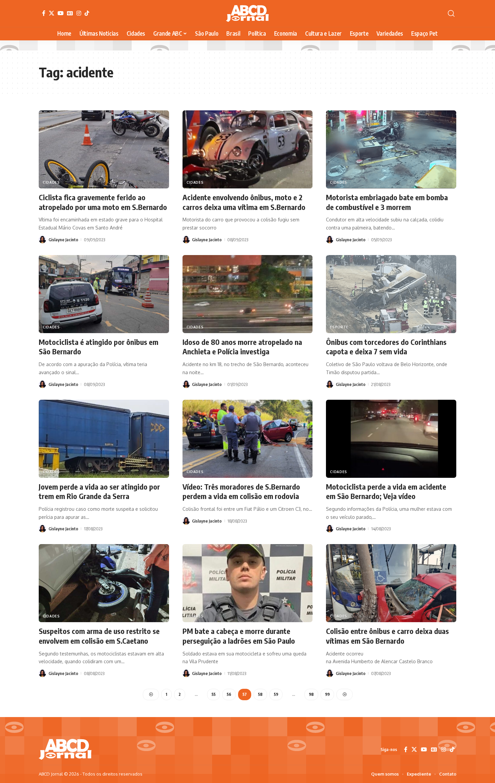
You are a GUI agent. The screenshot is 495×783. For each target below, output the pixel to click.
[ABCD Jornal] (247, 13)
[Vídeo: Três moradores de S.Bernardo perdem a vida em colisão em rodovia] (248, 439)
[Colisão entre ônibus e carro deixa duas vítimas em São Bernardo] (391, 583)
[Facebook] (43, 13)
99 (327, 694)
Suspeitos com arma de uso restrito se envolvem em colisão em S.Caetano (99, 635)
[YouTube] (60, 13)
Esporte (339, 327)
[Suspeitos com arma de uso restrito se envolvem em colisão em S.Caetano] (104, 583)
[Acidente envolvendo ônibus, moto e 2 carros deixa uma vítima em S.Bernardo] (248, 149)
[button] (451, 13)
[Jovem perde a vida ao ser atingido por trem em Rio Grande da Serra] (104, 439)
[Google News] (70, 13)
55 (213, 694)
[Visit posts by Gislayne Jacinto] (42, 239)
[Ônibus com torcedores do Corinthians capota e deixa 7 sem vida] (391, 294)
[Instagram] (79, 13)
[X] (51, 13)
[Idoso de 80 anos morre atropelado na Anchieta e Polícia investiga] (248, 294)
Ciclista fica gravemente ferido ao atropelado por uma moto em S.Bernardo (103, 202)
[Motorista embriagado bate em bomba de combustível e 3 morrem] (391, 149)
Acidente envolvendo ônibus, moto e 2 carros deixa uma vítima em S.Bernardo (244, 202)
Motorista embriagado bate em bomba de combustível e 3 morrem (387, 202)
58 (260, 694)
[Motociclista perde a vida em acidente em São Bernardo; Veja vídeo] (391, 439)
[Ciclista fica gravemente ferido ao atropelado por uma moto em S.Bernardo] (104, 149)
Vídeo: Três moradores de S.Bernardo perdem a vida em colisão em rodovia (241, 491)
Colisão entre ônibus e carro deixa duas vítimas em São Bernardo (387, 635)
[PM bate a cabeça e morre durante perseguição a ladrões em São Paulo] (248, 583)
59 (276, 694)
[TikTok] (87, 13)
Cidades (51, 182)
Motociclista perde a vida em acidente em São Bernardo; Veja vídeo (386, 491)
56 (229, 694)
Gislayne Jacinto (63, 239)
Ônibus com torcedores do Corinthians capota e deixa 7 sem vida (386, 346)
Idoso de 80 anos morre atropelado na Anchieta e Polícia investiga (242, 346)
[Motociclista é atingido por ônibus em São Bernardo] (104, 294)
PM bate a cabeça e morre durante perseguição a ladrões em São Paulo (239, 635)
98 (311, 694)
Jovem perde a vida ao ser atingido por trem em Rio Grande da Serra (99, 491)
